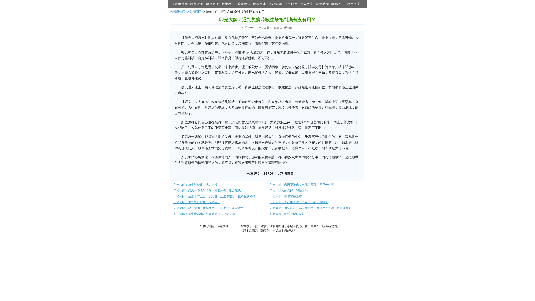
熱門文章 (353, 3)
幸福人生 (338, 3)
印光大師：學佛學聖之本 (286, 196)
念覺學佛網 (179, 3)
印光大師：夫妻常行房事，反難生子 (196, 202)
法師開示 (291, 3)
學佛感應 (322, 3)
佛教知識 (275, 3)
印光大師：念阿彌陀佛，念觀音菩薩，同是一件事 (302, 184)
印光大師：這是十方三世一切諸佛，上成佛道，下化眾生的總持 (214, 196)
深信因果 (212, 3)
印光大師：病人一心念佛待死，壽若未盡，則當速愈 (207, 190)
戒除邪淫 (244, 3)
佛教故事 (259, 3)
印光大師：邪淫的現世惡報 (287, 214)
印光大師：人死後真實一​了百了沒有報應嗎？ (299, 202)
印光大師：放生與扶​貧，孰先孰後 (195, 184)
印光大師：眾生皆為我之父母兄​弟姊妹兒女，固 (204, 214)
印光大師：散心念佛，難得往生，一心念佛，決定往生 (208, 208)
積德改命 (197, 3)
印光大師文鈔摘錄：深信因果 (289, 190)
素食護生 (228, 3)
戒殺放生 (306, 3)
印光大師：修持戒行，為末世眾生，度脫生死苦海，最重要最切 (311, 208)
